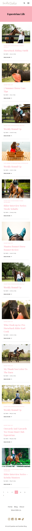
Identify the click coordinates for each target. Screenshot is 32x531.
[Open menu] (28, 3)
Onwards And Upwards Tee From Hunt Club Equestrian (15, 432)
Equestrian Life (8, 45)
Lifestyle (21, 125)
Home (10, 507)
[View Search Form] (24, 3)
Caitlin (6, 54)
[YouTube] (19, 519)
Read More (8, 57)
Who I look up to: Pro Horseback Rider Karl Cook (14, 328)
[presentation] (16, 33)
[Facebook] (12, 519)
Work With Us (16, 510)
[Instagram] (9, 519)
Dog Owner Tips (8, 163)
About (21, 507)
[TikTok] (23, 519)
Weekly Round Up (12, 129)
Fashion (16, 125)
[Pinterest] (16, 519)
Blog (16, 507)
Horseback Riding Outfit (16, 50)
